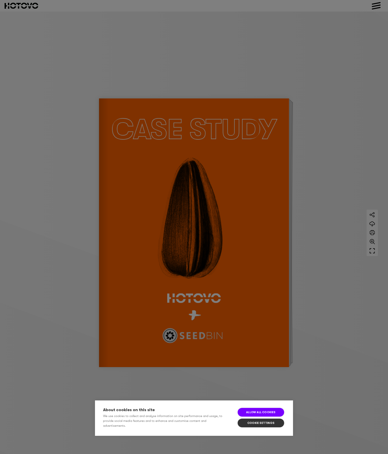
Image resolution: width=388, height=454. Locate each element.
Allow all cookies (260, 412)
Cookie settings (260, 422)
